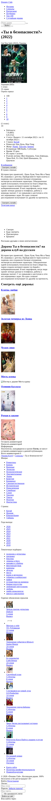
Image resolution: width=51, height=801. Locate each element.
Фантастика (11, 502)
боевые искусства (14, 584)
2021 (8, 538)
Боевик (30, 146)
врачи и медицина (14, 575)
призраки (10, 556)
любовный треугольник (17, 586)
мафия (9, 579)
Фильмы (10, 6)
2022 (8, 536)
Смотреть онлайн (9, 203)
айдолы (9, 570)
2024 (8, 531)
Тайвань (10, 518)
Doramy (6, 2)
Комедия (10, 479)
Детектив (10, 469)
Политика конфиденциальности (20, 770)
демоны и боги (13, 561)
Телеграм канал (8, 205)
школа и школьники (15, 593)
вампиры (10, 568)
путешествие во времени (17, 582)
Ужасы (9, 497)
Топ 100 (9, 16)
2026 (8, 526)
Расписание (11, 11)
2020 (8, 540)
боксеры (10, 559)
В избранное (6, 165)
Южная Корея (12, 515)
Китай (16, 142)
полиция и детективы (16, 554)
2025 (8, 529)
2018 (8, 545)
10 (7, 119)
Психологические (14, 472)
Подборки (10, 13)
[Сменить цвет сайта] (2, 26)
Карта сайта (11, 767)
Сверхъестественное (15, 483)
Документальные (14, 474)
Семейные (11, 490)
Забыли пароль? (16, 788)
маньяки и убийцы (14, 563)
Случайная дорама (14, 18)
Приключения (12, 488)
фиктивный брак (13, 566)
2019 (8, 543)
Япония (9, 513)
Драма (15, 146)
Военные (10, 467)
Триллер (22, 146)
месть (8, 572)
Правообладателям (14, 772)
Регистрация (13, 781)
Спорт (9, 493)
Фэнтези (10, 500)
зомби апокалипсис (15, 591)
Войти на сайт (7, 796)
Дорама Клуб (7, 456)
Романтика (11, 462)
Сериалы (10, 9)
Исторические (12, 486)
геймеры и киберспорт (16, 577)
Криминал (11, 481)
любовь (9, 589)
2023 (8, 533)
